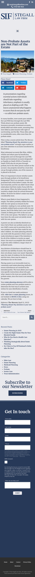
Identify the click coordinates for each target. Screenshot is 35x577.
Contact (18, 562)
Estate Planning (10, 362)
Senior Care (8, 371)
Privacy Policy (27, 562)
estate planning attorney (14, 282)
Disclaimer (17, 566)
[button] (17, 30)
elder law (8, 294)
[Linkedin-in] (32, 2)
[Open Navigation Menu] (2, 2)
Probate (7, 369)
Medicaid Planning (11, 365)
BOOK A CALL (17, 297)
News (6, 367)
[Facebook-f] (29, 2)
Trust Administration (11, 374)
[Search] (31, 317)
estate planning (19, 294)
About (11, 562)
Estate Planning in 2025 (12, 330)
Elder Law (7, 360)
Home (5, 562)
